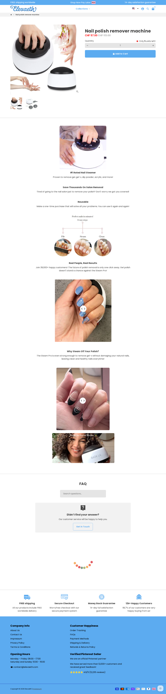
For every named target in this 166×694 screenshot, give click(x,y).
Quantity (89, 40)
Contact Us (16, 634)
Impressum (16, 638)
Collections (83, 8)
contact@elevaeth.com (24, 667)
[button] (135, 8)
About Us (15, 630)
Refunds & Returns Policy (82, 647)
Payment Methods (79, 638)
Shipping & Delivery (80, 642)
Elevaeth (28, 689)
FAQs (72, 634)
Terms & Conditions (20, 647)
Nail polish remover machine (27, 15)
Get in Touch (83, 526)
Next (77, 59)
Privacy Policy (17, 642)
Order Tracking (78, 630)
